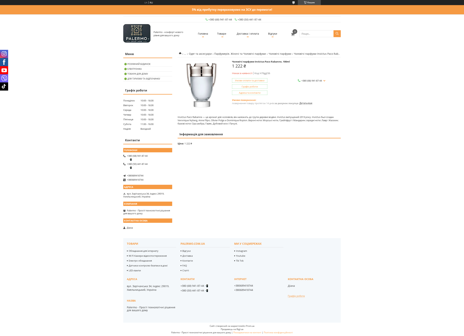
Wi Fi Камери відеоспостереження (148, 255)
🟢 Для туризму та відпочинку (142, 78)
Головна (203, 33)
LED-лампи (135, 270)
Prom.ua (250, 325)
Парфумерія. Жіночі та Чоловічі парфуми (240, 53)
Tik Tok (240, 260)
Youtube (240, 255)
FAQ (184, 265)
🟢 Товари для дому (136, 73)
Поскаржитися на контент (247, 332)
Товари (221, 33)
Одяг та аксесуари (200, 53)
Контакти (187, 260)
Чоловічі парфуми (280, 53)
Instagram (241, 250)
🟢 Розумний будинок (137, 64)
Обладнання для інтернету (143, 250)
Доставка (187, 255)
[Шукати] (337, 33)
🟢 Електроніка (133, 68)
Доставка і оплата (248, 33)
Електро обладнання (140, 260)
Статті (185, 270)
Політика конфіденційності (278, 332)
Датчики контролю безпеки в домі (148, 265)
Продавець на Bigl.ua (232, 329)
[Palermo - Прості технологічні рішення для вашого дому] (136, 33)
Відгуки (272, 33)
